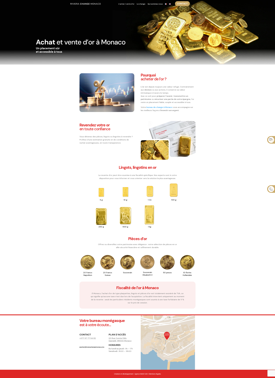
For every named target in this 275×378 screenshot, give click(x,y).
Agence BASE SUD (141, 374)
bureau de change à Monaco (159, 107)
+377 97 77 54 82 (87, 338)
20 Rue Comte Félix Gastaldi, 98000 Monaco (120, 339)
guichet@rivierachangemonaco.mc (91, 347)
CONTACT (182, 3)
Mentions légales (155, 374)
